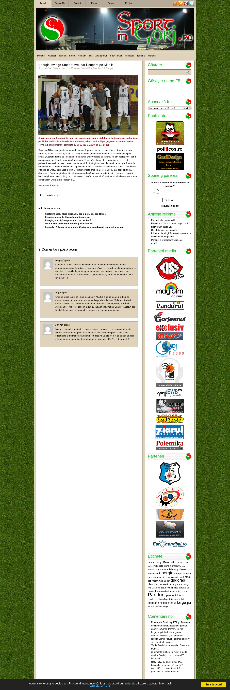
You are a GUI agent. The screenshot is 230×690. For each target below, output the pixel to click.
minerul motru (173, 591)
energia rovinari (182, 573)
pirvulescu (152, 599)
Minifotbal (130, 55)
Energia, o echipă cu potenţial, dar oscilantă (68, 220)
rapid (174, 599)
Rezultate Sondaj (170, 206)
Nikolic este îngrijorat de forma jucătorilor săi (69, 223)
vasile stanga (161, 606)
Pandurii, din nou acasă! (163, 220)
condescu (175, 565)
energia (166, 572)
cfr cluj (155, 566)
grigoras (178, 580)
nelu (153, 668)
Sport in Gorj (116, 55)
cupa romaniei (164, 569)
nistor (184, 591)
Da (158, 190)
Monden (152, 55)
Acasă (43, 3)
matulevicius (184, 588)
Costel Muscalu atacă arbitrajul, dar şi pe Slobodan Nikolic (75, 214)
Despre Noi (60, 3)
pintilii (181, 596)
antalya (159, 563)
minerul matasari (157, 591)
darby (175, 569)
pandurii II (172, 595)
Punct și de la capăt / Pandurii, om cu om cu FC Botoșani (169, 655)
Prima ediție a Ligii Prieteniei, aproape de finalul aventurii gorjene (171, 235)
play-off (161, 599)
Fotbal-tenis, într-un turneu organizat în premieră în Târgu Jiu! (170, 225)
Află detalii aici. (100, 686)
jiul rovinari (166, 584)
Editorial (141, 55)
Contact (111, 3)
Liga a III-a (179, 584)
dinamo (183, 569)
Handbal (52, 55)
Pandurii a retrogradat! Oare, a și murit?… (167, 242)
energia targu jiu (156, 577)
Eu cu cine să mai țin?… (171, 662)
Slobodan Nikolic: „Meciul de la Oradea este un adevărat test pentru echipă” (85, 227)
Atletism (82, 55)
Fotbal (72, 55)
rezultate (181, 599)
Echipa (128, 3)
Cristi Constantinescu (57, 68)
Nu (158, 193)
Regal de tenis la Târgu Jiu (164, 230)
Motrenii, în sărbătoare (172, 635)
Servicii (77, 3)
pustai (168, 599)
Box (91, 55)
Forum (94, 3)
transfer (151, 606)
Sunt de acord (213, 684)
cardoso (178, 562)
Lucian (154, 665)
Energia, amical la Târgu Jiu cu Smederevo (67, 217)
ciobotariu (164, 565)
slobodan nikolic (157, 602)
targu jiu (184, 602)
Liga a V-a (156, 588)
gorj (168, 581)
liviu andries (172, 587)
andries (152, 562)
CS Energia (107, 68)
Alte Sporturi (101, 55)
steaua (172, 602)
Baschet (62, 55)
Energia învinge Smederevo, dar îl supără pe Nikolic (75, 65)
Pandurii (41, 55)
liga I (163, 587)
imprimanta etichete (160, 652)
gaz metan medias (157, 581)
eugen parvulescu (174, 577)
